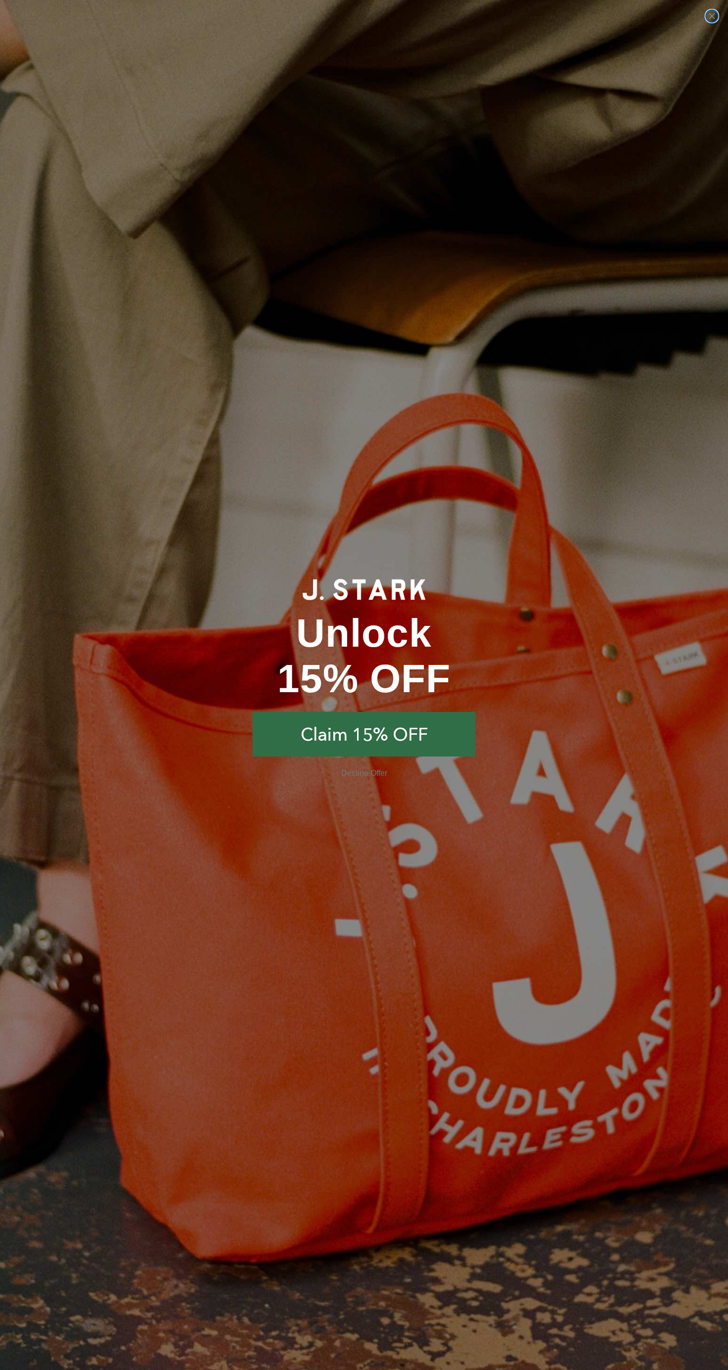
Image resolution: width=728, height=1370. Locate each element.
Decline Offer (364, 773)
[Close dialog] (712, 16)
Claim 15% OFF (364, 734)
